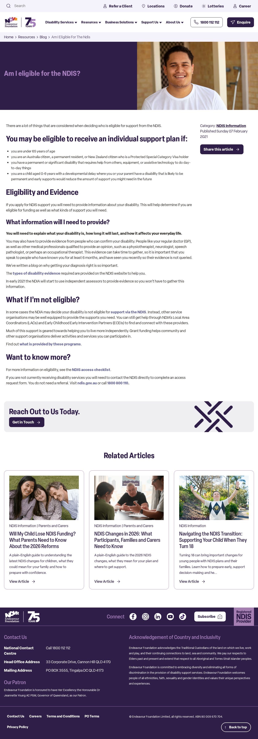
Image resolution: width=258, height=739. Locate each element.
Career (245, 6)
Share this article (218, 149)
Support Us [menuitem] (149, 22)
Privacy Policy (17, 727)
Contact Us (15, 716)
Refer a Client (120, 6)
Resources (26, 37)
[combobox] (53, 5)
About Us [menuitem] (173, 22)
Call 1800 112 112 (58, 648)
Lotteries (216, 6)
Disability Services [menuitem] (59, 22)
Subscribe (206, 616)
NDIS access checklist (91, 369)
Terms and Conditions (63, 716)
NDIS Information (231, 125)
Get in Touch (23, 422)
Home (9, 37)
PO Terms (92, 716)
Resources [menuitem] (89, 22)
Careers (35, 716)
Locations (156, 6)
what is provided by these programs (50, 344)
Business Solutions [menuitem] (119, 22)
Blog (43, 37)
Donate (186, 6)
